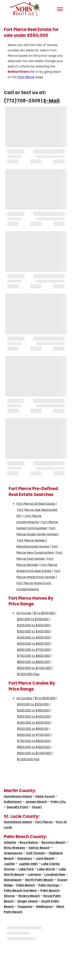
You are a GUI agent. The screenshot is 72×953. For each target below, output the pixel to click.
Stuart (37, 807)
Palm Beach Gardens (20, 890)
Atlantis (10, 842)
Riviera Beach (29, 896)
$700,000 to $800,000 (33, 656)
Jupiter (9, 864)
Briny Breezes (14, 848)
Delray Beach (39, 848)
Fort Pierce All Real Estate (35, 504)
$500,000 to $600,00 (32, 729)
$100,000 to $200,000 (33, 619)
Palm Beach (25, 885)
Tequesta (24, 906)
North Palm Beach (39, 880)
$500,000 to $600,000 (33, 643)
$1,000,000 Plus (28, 674)
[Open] (60, 9)
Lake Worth (46, 869)
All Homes (23, 613)
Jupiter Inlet (28, 864)
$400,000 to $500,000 (33, 637)
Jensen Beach (36, 802)
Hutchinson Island (18, 796)
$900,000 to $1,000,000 (34, 668)
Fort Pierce (26, 77)
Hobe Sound (44, 796)
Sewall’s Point (17, 807)
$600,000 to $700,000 (33, 650)
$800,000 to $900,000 (33, 662)
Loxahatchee (55, 874)
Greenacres (13, 853)
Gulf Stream (35, 853)
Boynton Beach (53, 842)
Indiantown (13, 802)
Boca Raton (29, 842)
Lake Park (26, 869)
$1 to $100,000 (44, 613)
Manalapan (13, 880)
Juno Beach (45, 858)
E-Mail (51, 100)
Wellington (44, 906)
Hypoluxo (24, 858)
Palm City (58, 802)
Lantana (34, 874)
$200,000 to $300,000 (33, 625)
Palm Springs (48, 885)
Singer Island (27, 901)
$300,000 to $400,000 (33, 631)
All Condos (24, 698)
